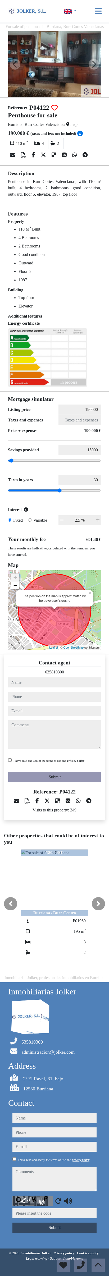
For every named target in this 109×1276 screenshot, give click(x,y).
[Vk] (65, 155)
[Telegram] (85, 155)
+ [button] (15, 577)
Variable (40, 520)
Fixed (18, 520)
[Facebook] (34, 155)
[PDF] (24, 155)
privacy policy (75, 760)
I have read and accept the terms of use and (48, 760)
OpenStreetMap (73, 647)
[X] (44, 155)
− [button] (15, 585)
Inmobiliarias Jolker (36, 1253)
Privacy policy (64, 1253)
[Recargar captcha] (58, 1201)
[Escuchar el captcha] (68, 1201)
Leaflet (53, 647)
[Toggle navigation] (98, 11)
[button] (10, 903)
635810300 (54, 672)
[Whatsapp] (75, 155)
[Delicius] (55, 155)
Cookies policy (88, 1253)
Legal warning (37, 1258)
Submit (55, 777)
